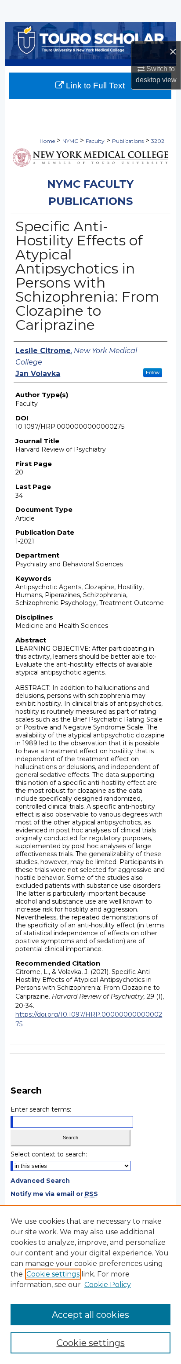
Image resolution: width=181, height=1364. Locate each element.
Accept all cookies (90, 1314)
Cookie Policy (107, 1284)
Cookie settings (53, 1274)
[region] (90, 1284)
